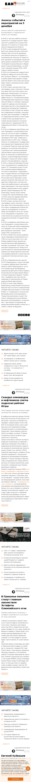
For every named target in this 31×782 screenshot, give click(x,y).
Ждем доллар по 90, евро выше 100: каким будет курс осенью (15, 354)
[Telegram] (24, 315)
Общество (5, 505)
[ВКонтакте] (19, 315)
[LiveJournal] (29, 315)
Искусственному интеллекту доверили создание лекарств (14, 573)
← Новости (5, 8)
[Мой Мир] (26, 315)
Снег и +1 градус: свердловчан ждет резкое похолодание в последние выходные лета (15, 553)
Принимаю (15, 779)
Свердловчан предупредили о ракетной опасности (15, 715)
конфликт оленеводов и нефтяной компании (15, 471)
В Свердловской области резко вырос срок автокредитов (15, 374)
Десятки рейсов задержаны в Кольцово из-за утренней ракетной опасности (16, 567)
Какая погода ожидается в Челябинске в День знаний (13, 379)
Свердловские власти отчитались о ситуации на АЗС (16, 720)
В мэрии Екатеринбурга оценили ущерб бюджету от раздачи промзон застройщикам (16, 560)
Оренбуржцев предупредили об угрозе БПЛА (15, 730)
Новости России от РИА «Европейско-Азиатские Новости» (11, 4)
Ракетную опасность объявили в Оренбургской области (15, 725)
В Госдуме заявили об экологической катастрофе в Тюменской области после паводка (16, 737)
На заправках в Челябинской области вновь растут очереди (15, 360)
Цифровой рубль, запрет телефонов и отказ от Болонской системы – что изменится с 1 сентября (16, 367)
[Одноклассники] (21, 315)
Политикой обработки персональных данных (15, 774)
